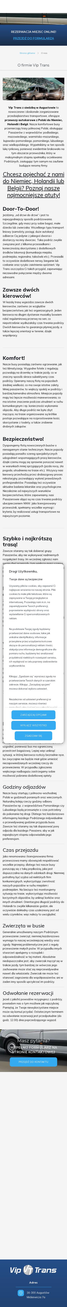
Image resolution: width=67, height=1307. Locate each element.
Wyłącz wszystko (33, 725)
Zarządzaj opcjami (33, 714)
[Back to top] (60, 1300)
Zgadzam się (33, 735)
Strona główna (27, 53)
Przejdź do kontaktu (33, 1061)
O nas (44, 53)
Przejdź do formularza (33, 38)
